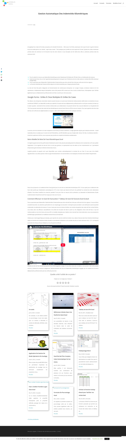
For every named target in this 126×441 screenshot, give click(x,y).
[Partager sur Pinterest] (1, 77)
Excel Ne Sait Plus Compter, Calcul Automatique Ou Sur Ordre (62, 359)
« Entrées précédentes (33, 419)
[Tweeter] (1, 71)
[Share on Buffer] (1, 80)
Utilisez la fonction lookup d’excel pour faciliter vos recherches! (87, 392)
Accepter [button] (107, 438)
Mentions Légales (32, 431)
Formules (108, 3)
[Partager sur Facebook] (1, 69)
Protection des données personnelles (46, 431)
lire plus (31, 327)
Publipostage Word (85, 351)
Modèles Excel (117, 3)
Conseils (101, 3)
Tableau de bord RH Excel (86, 309)
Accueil (96, 3)
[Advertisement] (63, 36)
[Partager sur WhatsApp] (1, 74)
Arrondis (31, 309)
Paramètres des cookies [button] (97, 438)
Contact (59, 431)
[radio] (57, 283)
